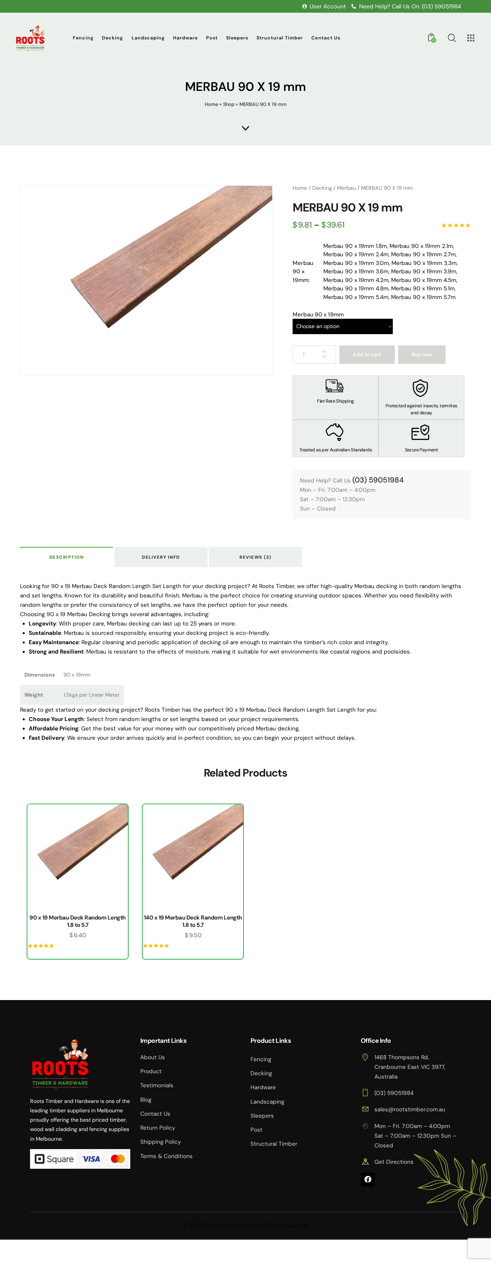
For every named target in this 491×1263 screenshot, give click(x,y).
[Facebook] (368, 1179)
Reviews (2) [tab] (255, 557)
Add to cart (367, 354)
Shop (228, 104)
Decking (322, 187)
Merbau (346, 187)
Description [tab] (66, 557)
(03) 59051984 (378, 480)
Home (211, 104)
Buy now (422, 354)
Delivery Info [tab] (161, 557)
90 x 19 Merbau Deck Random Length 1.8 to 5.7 (77, 921)
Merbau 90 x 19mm (318, 314)
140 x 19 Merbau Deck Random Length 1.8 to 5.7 (193, 921)
